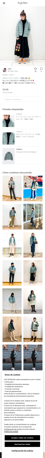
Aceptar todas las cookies (22, 438)
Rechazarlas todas (22, 444)
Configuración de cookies (22, 451)
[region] (22, 414)
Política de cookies (11, 431)
